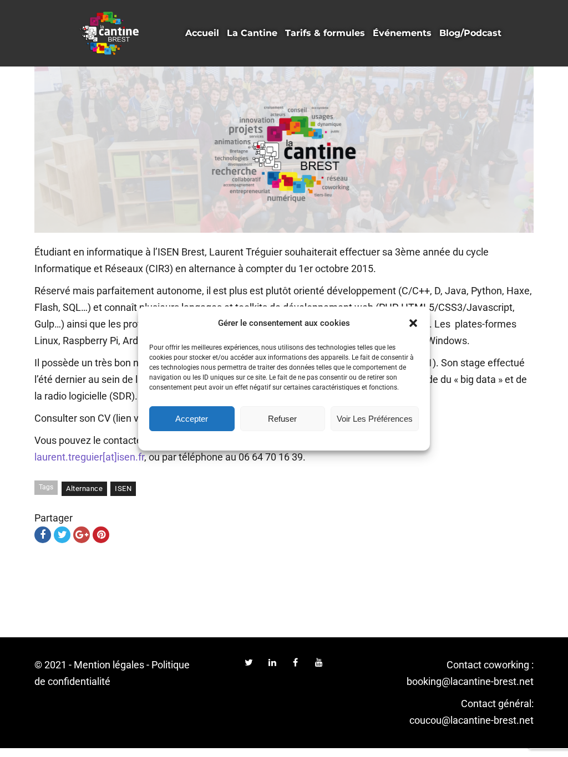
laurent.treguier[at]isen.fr (89, 457)
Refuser (282, 418)
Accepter (191, 418)
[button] (413, 323)
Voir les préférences (375, 418)
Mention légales (109, 665)
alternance (84, 488)
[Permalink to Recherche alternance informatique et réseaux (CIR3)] (284, 150)
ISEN (123, 488)
